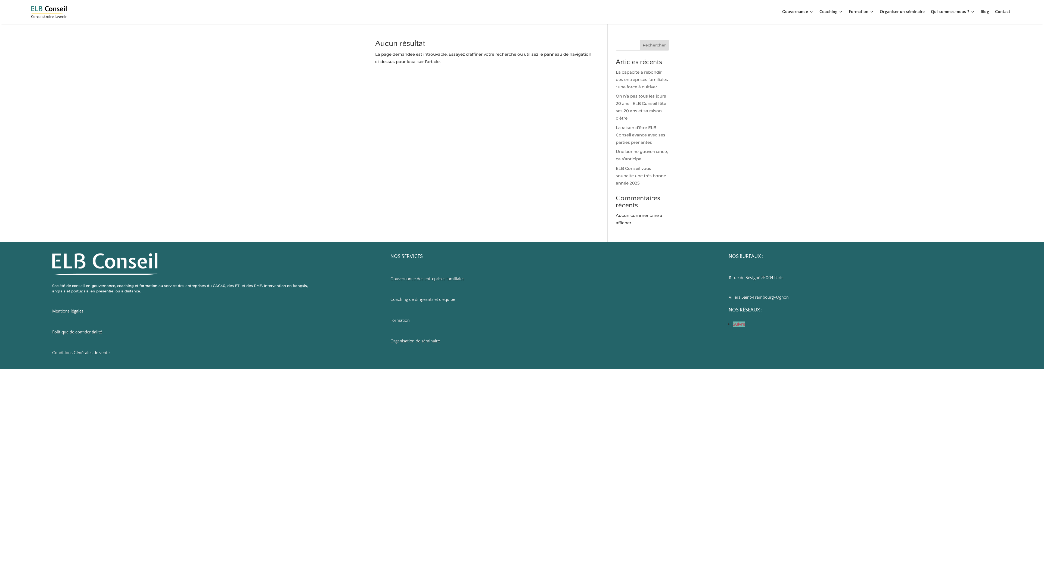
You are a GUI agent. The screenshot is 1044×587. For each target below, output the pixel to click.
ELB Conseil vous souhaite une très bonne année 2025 (641, 176)
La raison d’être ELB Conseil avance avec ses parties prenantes (640, 135)
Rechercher (654, 45)
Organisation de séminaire (415, 341)
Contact (1002, 11)
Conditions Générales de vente (81, 352)
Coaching (828, 11)
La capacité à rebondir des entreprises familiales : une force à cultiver (642, 79)
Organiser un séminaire (902, 11)
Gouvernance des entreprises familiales (427, 278)
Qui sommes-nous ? (950, 11)
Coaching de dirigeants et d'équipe (422, 299)
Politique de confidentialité (77, 332)
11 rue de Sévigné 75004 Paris (756, 277)
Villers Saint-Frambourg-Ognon (759, 297)
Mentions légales (67, 311)
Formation (858, 11)
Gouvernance (795, 11)
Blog (985, 11)
